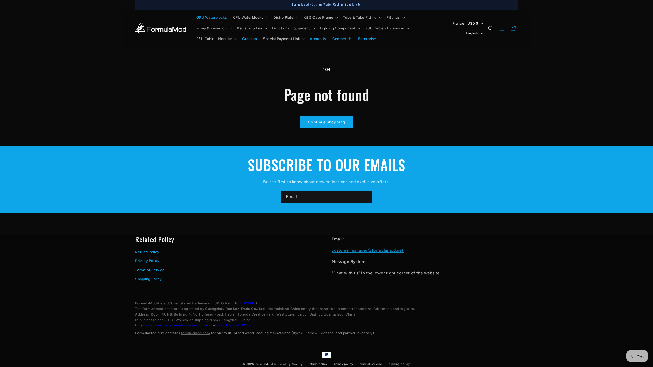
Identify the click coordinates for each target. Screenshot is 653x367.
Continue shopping (326, 122)
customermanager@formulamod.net (368, 250)
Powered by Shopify (288, 364)
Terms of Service (150, 270)
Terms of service (370, 364)
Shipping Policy (148, 279)
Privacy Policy (147, 261)
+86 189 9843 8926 (234, 325)
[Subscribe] (366, 197)
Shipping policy (398, 364)
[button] (250, 17)
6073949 (247, 303)
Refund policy (318, 364)
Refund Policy (147, 252)
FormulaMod (264, 364)
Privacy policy (343, 364)
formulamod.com (195, 333)
